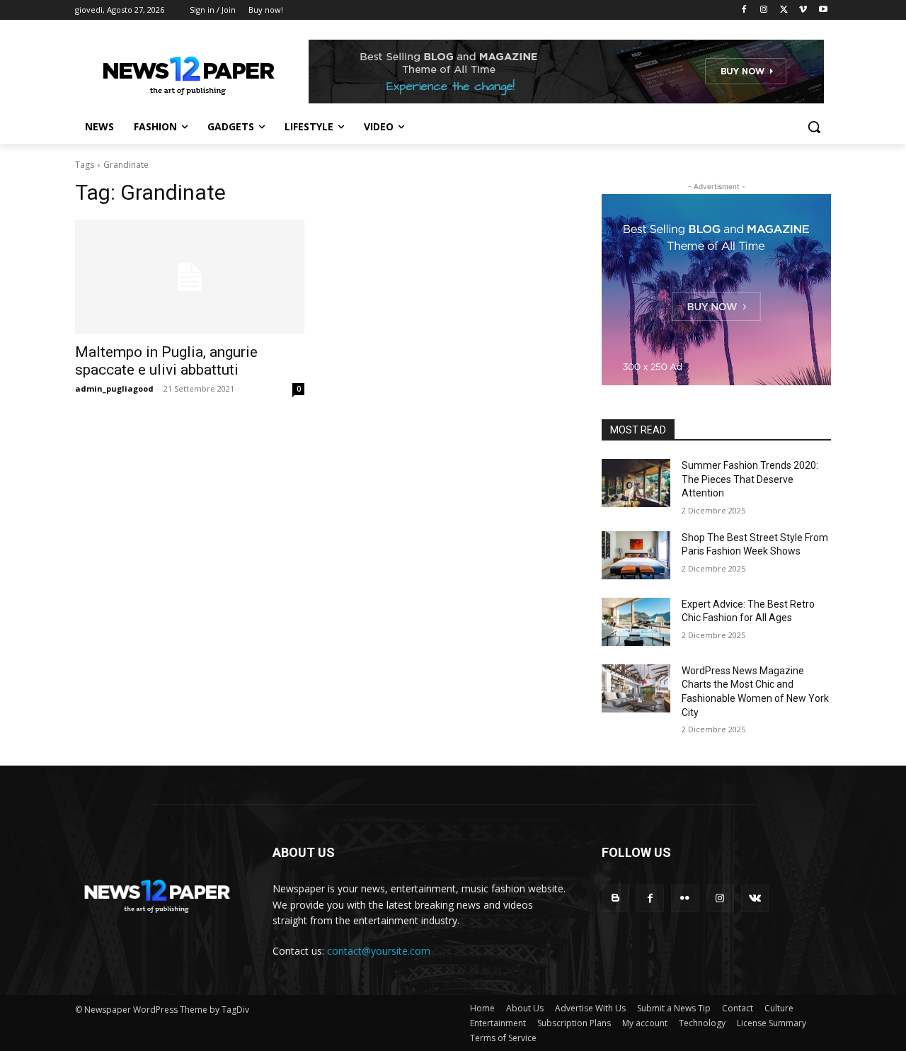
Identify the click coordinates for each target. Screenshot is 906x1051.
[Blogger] (615, 898)
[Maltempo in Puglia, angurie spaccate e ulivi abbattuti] (189, 277)
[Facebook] (744, 10)
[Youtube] (823, 10)
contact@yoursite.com (378, 951)
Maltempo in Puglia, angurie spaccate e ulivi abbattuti (166, 360)
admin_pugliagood (114, 388)
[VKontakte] (755, 898)
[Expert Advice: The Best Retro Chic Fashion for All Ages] (636, 622)
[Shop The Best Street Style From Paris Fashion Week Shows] (636, 555)
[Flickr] (685, 898)
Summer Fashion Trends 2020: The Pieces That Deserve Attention (750, 479)
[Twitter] (784, 10)
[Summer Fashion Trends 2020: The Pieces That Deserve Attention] (636, 483)
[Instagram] (764, 10)
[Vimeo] (803, 10)
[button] (814, 127)
